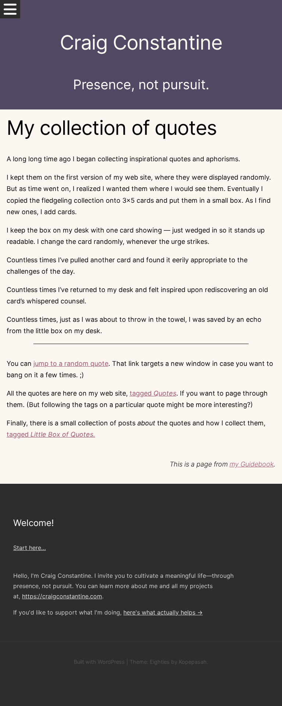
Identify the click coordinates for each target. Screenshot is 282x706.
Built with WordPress (99, 662)
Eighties (160, 662)
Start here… (29, 547)
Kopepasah (193, 662)
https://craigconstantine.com (62, 596)
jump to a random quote (70, 363)
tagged (153, 393)
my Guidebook (251, 464)
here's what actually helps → (163, 612)
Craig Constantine (141, 42)
